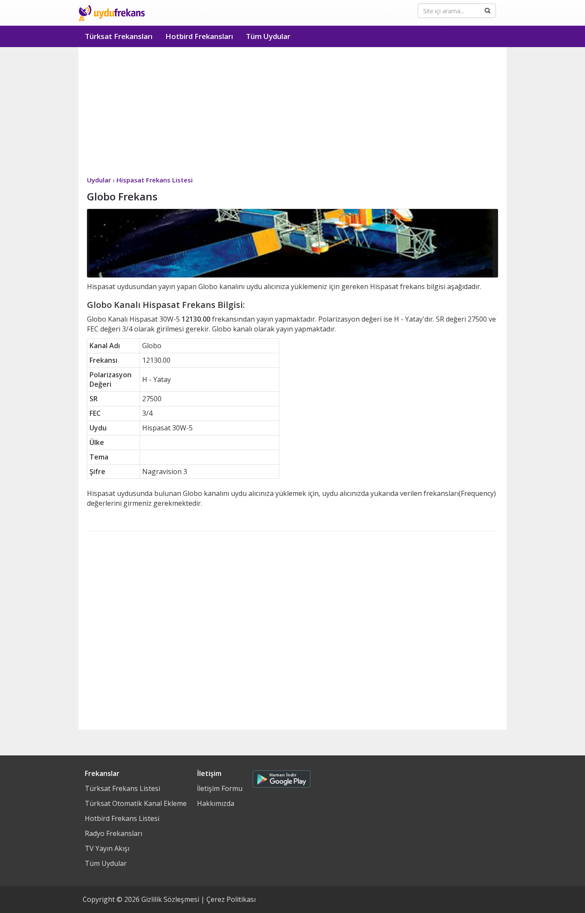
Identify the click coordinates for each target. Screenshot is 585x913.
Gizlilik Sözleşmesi (170, 899)
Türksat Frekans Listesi (122, 788)
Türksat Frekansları (118, 36)
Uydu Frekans (111, 13)
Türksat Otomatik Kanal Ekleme (136, 803)
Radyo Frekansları (113, 833)
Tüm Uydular (268, 36)
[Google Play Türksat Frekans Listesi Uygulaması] (281, 777)
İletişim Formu (219, 788)
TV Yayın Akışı (107, 848)
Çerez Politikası (231, 899)
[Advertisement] (292, 111)
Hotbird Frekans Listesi (122, 818)
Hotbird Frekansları (199, 36)
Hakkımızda (215, 803)
